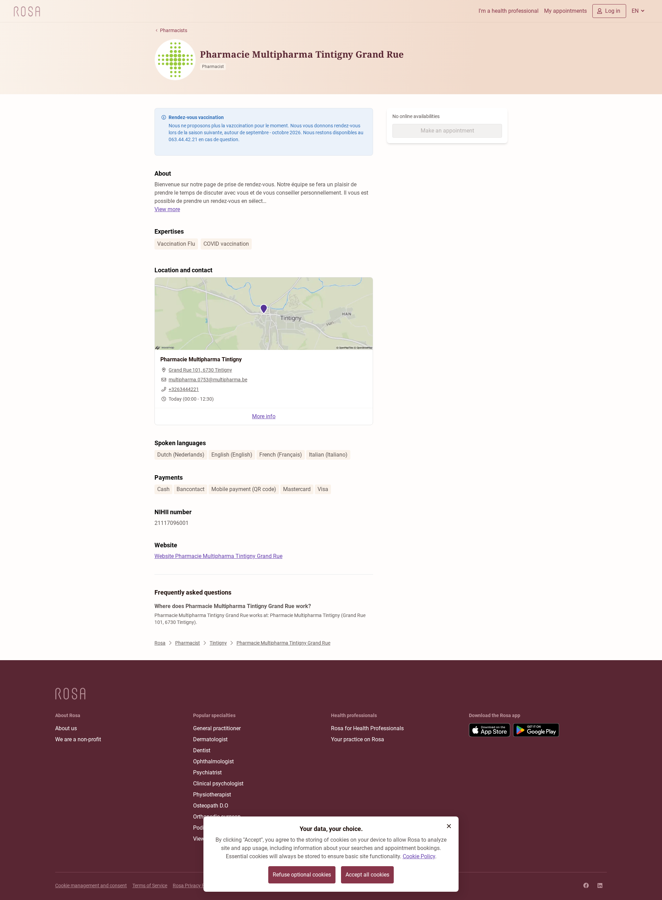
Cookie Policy (419, 856)
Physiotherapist (212, 794)
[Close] (449, 826)
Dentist (201, 750)
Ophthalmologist (213, 761)
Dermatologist (210, 739)
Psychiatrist (207, 772)
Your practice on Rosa (357, 739)
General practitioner (217, 728)
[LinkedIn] (600, 885)
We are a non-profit (78, 739)
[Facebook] (586, 885)
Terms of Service (149, 885)
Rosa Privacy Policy (193, 885)
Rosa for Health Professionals (367, 728)
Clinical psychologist (218, 783)
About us (66, 728)
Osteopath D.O (210, 805)
